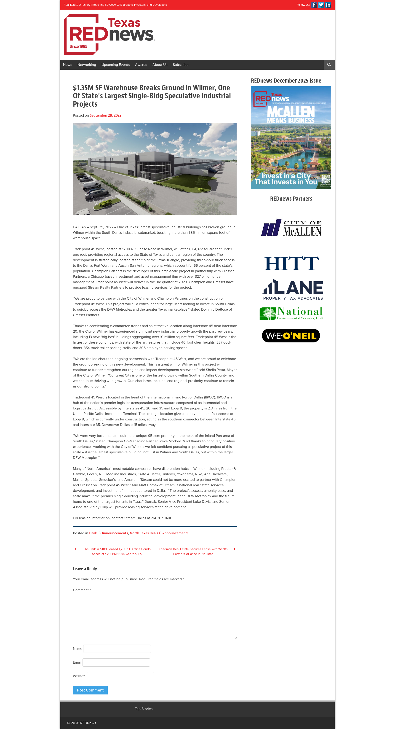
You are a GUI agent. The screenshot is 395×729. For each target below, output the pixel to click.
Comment (82, 590)
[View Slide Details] (291, 137)
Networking (86, 64)
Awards (141, 64)
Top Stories (143, 709)
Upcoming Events (115, 64)
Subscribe (181, 64)
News (67, 64)
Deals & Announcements (108, 533)
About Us (159, 64)
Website (79, 676)
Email (77, 662)
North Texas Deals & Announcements (159, 533)
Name (77, 648)
